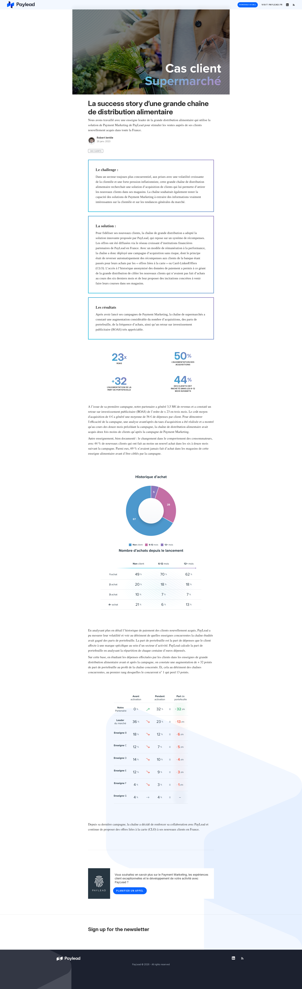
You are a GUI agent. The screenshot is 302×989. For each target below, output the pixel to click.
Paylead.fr (272, 4)
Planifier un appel (130, 890)
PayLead (136, 964)
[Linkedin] (287, 4)
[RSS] (293, 4)
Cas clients (95, 151)
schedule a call (247, 5)
